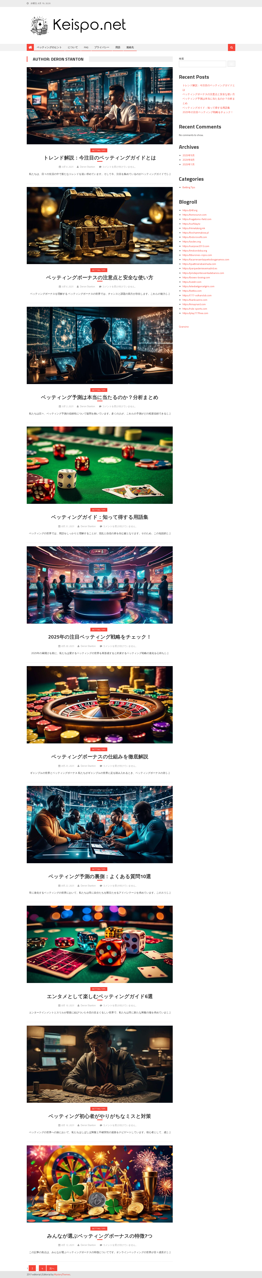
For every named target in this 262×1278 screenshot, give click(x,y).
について (73, 47)
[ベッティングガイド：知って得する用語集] (100, 465)
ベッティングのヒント (49, 47)
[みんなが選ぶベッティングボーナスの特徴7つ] (100, 1184)
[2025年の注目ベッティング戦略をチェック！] (100, 585)
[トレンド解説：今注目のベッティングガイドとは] (100, 105)
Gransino (184, 326)
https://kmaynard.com (194, 304)
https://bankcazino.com (195, 300)
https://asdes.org (192, 241)
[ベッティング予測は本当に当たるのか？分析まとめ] (100, 345)
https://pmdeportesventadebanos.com (203, 273)
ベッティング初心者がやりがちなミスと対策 (99, 1116)
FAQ (86, 47)
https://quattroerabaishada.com (199, 264)
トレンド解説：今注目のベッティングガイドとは (99, 157)
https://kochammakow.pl (196, 232)
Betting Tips (99, 150)
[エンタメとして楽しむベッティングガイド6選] (100, 944)
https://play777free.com (195, 313)
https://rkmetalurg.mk (194, 228)
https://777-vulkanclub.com (197, 295)
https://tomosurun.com (195, 214)
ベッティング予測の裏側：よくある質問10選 (99, 876)
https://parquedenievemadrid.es (200, 268)
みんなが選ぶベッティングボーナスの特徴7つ (100, 1236)
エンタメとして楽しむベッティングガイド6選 (100, 996)
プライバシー (101, 47)
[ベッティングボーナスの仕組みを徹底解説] (100, 704)
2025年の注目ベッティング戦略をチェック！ (99, 637)
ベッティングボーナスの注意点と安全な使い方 (99, 277)
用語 (117, 47)
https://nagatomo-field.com (197, 219)
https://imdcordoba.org (195, 250)
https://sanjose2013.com (196, 246)
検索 (181, 58)
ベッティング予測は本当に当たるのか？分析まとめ (99, 397)
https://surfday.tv (191, 224)
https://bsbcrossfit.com (195, 237)
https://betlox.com (192, 291)
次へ (51, 1268)
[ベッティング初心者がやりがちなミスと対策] (100, 1064)
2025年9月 (189, 155)
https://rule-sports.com (195, 308)
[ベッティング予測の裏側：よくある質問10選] (100, 824)
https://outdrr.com (192, 282)
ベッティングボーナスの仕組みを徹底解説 (99, 756)
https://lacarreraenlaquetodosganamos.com (206, 259)
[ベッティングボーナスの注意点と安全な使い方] (100, 225)
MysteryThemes (62, 1274)
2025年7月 (189, 164)
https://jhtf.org (190, 210)
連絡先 (130, 47)
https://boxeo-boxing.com (196, 277)
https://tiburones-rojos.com (197, 255)
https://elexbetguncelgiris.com (198, 286)
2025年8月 (189, 160)
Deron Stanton (87, 166)
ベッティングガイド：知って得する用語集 (99, 517)
